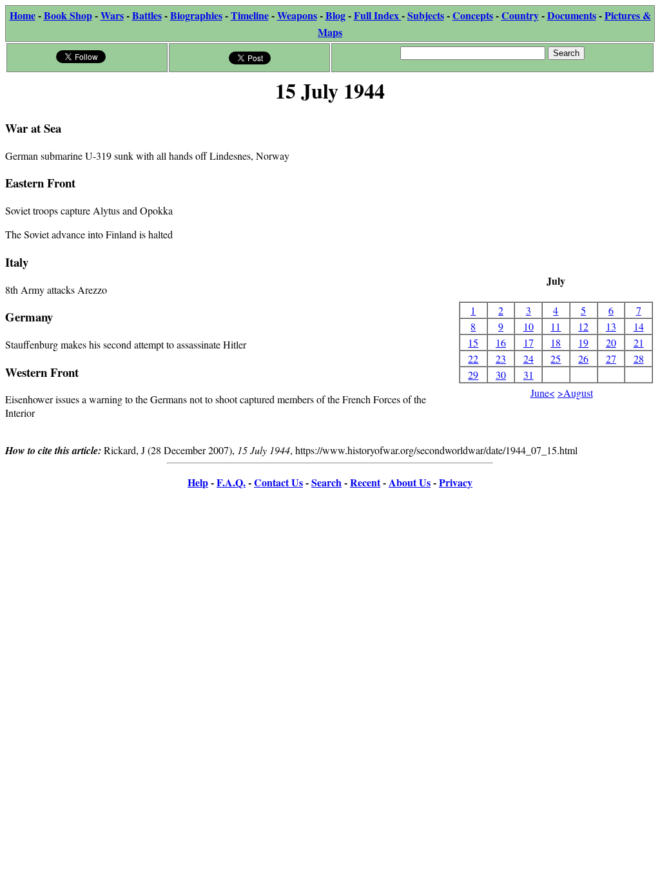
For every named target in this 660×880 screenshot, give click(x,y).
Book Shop (68, 15)
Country (520, 15)
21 (639, 342)
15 (473, 342)
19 (583, 342)
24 (528, 358)
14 (639, 326)
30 (501, 374)
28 (639, 358)
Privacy (455, 482)
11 (555, 326)
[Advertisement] (556, 190)
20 (611, 342)
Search (326, 482)
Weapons (297, 15)
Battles (147, 15)
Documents (571, 15)
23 (501, 358)
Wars (112, 15)
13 (611, 326)
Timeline (250, 15)
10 (528, 326)
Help (198, 482)
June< (542, 392)
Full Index (378, 15)
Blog (335, 15)
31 (528, 374)
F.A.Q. (231, 482)
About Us (410, 482)
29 (473, 374)
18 (555, 342)
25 (555, 358)
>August (575, 392)
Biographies (196, 15)
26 (583, 358)
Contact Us (278, 482)
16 (501, 342)
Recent (365, 482)
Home (22, 15)
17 (528, 342)
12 (583, 326)
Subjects (425, 15)
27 (611, 358)
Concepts (472, 15)
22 (473, 358)
